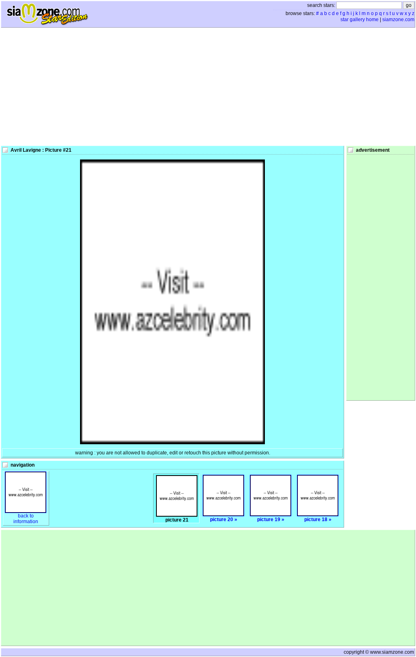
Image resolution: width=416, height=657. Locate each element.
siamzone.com (398, 19)
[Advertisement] (208, 87)
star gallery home (359, 19)
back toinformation (25, 518)
